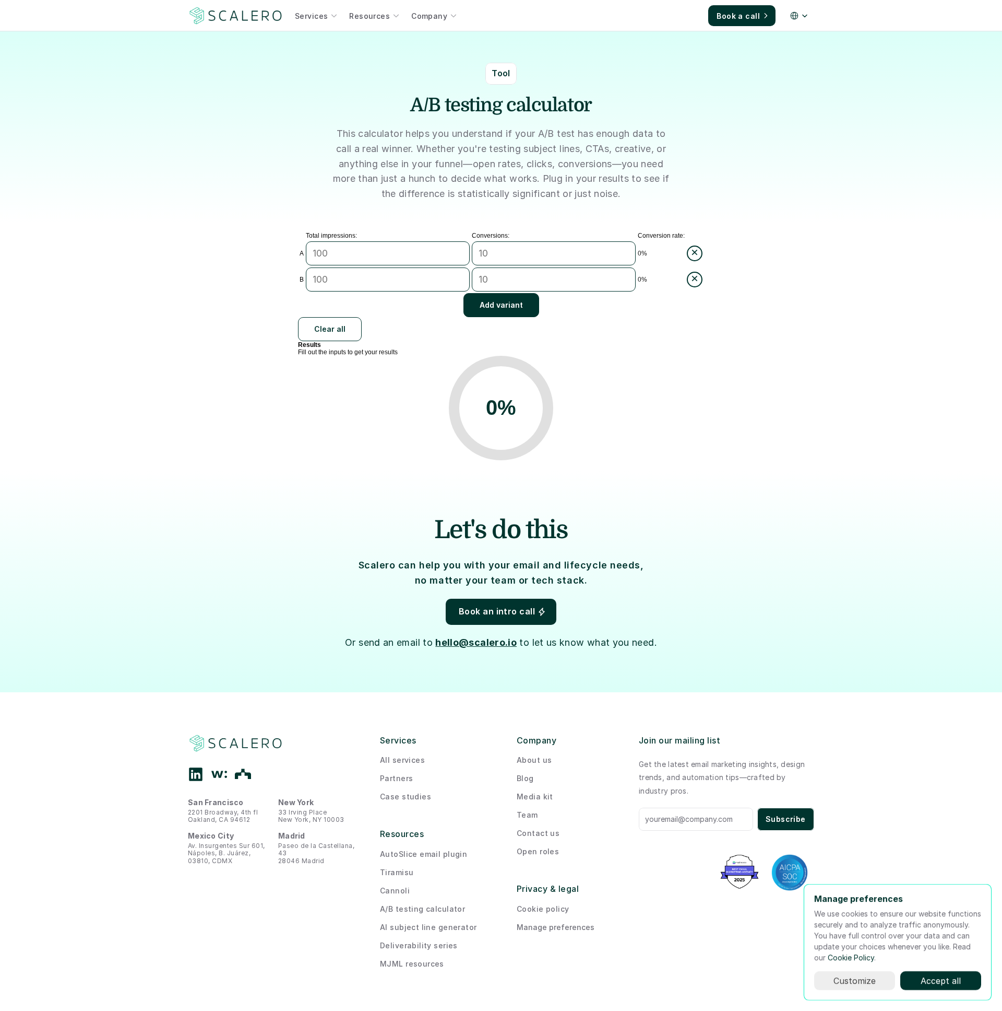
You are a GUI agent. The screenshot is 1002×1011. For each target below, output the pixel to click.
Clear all (329, 328)
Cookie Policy (851, 957)
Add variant (501, 304)
